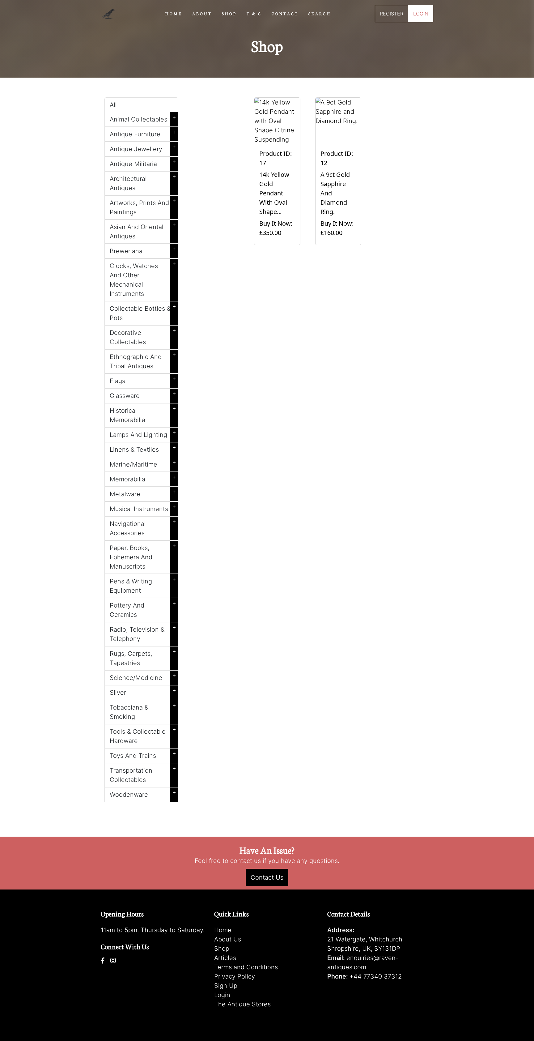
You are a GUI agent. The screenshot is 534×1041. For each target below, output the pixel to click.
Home (222, 930)
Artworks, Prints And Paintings (143, 206)
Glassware (143, 394)
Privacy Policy (234, 976)
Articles (225, 958)
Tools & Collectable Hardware (143, 734)
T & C (254, 13)
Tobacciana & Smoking (143, 710)
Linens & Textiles (143, 448)
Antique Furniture (143, 133)
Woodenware (143, 793)
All (113, 105)
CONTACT (285, 13)
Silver (143, 691)
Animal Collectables (143, 118)
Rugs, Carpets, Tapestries (143, 657)
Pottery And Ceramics (143, 608)
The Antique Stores (242, 1004)
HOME (173, 13)
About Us (227, 939)
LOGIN (420, 14)
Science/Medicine (143, 676)
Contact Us (267, 877)
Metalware (143, 493)
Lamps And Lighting (143, 433)
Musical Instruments (143, 508)
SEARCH (319, 13)
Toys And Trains (143, 754)
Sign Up (225, 985)
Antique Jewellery (143, 148)
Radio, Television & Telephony (143, 632)
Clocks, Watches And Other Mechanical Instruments (143, 278)
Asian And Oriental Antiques (143, 230)
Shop (221, 948)
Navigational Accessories (143, 527)
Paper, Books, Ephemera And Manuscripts (143, 556)
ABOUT (202, 13)
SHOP (229, 13)
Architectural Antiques (143, 182)
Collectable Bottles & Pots (143, 312)
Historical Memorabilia (143, 414)
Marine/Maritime (143, 463)
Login (222, 995)
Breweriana (143, 250)
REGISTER (391, 14)
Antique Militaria (143, 163)
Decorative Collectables (143, 336)
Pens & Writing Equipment (143, 584)
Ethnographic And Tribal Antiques (143, 360)
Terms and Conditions (246, 967)
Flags (143, 380)
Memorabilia (143, 478)
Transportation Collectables (143, 773)
